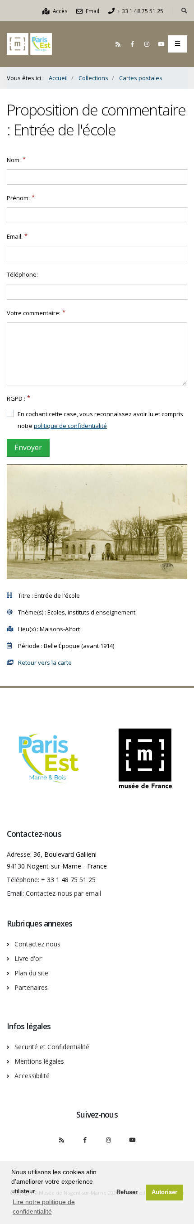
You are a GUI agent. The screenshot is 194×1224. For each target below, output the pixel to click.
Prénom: (18, 198)
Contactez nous (37, 944)
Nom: (14, 160)
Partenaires (31, 987)
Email (91, 10)
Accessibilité (32, 1075)
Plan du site (31, 973)
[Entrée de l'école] (97, 521)
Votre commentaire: (33, 313)
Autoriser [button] (164, 1192)
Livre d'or (28, 958)
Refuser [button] (127, 1192)
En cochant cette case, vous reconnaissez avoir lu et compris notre (100, 420)
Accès (59, 10)
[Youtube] (161, 44)
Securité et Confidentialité (51, 1046)
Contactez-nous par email (63, 893)
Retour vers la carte (45, 662)
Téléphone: (22, 274)
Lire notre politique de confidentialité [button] (44, 1206)
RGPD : (16, 398)
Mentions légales (39, 1061)
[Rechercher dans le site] (184, 11)
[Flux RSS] (117, 44)
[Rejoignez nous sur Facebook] (132, 44)
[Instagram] (146, 44)
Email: (15, 236)
